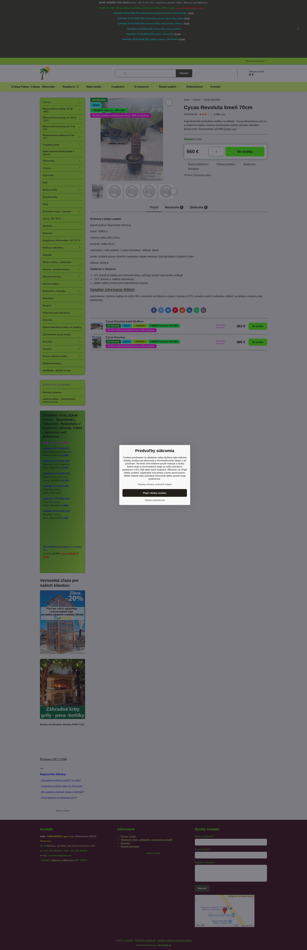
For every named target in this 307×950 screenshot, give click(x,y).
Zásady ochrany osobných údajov (155, 484)
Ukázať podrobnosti (155, 500)
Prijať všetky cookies (154, 493)
